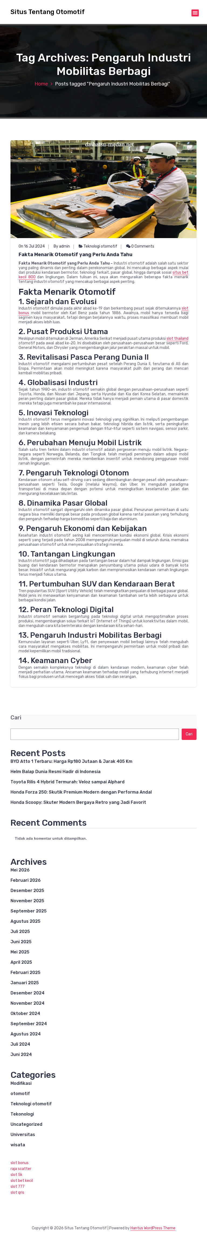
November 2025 (27, 900)
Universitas (23, 1134)
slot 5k (16, 1174)
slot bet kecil (22, 1180)
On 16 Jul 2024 (32, 246)
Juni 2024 (21, 1054)
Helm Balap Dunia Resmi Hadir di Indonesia (56, 771)
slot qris (17, 1192)
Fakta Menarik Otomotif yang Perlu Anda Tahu (75, 255)
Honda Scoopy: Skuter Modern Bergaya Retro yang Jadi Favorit (78, 802)
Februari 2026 (26, 880)
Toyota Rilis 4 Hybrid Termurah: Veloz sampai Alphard (68, 781)
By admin (62, 246)
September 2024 (29, 1023)
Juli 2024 (20, 1044)
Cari (16, 718)
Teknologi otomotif (100, 246)
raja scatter (21, 1168)
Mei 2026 (20, 870)
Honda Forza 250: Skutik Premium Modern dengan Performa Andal (81, 792)
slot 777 (18, 1186)
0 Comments (142, 246)
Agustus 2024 (26, 1034)
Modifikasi (21, 1083)
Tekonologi (22, 1114)
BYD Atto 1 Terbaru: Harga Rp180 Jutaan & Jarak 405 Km (71, 761)
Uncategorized (26, 1124)
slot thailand (177, 338)
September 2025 (29, 911)
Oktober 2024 (25, 1013)
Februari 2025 (25, 972)
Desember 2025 (27, 890)
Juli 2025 (20, 931)
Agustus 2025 (25, 921)
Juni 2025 (21, 941)
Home (41, 84)
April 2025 (21, 962)
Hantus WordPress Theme (152, 1228)
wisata (18, 1144)
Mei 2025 (20, 952)
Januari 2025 (25, 982)
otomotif (20, 1093)
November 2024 (27, 1003)
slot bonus (20, 1163)
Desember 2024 (27, 993)
